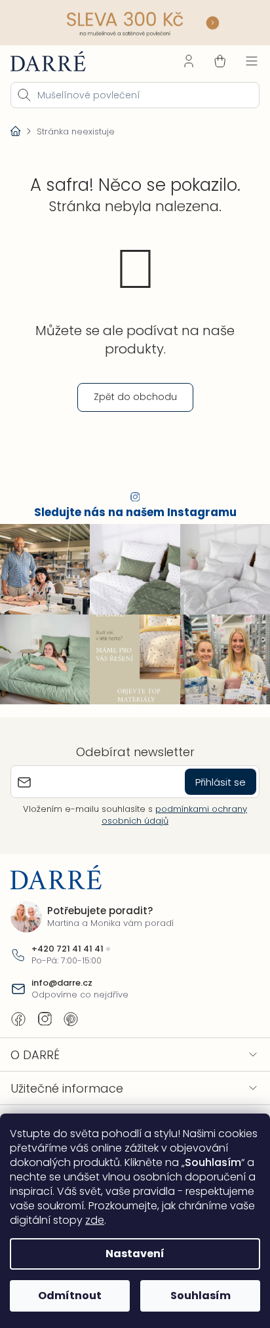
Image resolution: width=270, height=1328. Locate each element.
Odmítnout (70, 1295)
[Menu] (252, 61)
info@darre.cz (61, 983)
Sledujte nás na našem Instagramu (135, 512)
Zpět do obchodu (135, 396)
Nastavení (135, 1253)
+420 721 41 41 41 (67, 949)
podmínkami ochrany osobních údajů (174, 815)
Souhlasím (200, 1295)
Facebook (18, 1019)
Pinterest (71, 1019)
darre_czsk (44, 1019)
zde (94, 1220)
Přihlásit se (220, 782)
